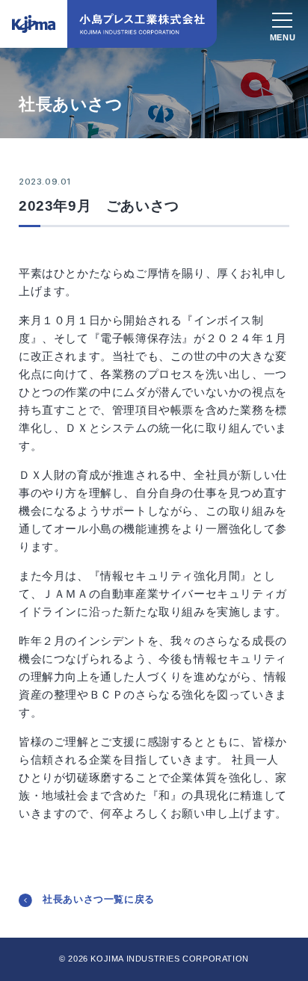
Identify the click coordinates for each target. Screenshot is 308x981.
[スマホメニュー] (282, 22)
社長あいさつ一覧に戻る (99, 899)
